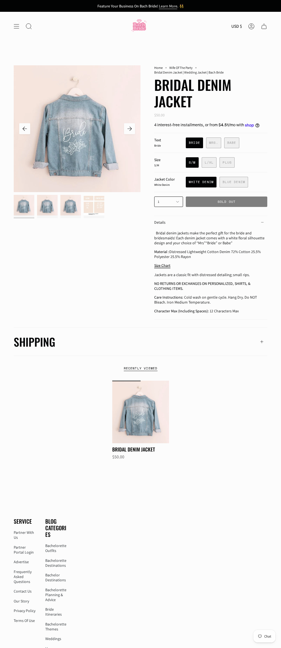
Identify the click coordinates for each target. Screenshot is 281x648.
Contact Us (23, 591)
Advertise (21, 561)
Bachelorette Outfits (55, 548)
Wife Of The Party (181, 67)
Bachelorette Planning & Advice (55, 594)
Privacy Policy (24, 610)
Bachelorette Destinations (55, 563)
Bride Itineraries (53, 612)
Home (158, 67)
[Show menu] (16, 26)
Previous (24, 128)
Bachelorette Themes (55, 627)
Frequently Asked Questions (23, 576)
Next (129, 128)
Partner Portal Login (24, 550)
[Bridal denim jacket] (140, 412)
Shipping (34, 341)
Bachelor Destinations (55, 577)
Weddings (53, 638)
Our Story (21, 601)
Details (159, 222)
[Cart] (264, 26)
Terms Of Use (24, 620)
